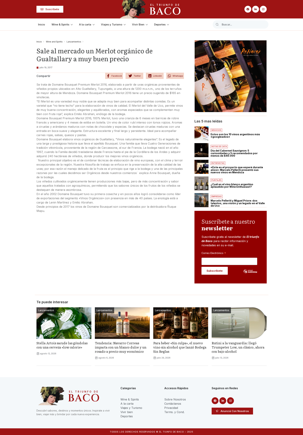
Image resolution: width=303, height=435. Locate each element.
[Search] (217, 24)
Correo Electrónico (213, 253)
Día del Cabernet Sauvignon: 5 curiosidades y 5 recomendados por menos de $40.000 (234, 153)
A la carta (85, 24)
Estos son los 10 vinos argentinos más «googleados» (235, 135)
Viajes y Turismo (111, 24)
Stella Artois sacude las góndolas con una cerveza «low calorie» (61, 345)
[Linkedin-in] (255, 9)
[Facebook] (247, 9)
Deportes (160, 24)
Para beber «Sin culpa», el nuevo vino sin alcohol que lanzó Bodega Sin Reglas (179, 347)
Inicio (41, 24)
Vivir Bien (138, 24)
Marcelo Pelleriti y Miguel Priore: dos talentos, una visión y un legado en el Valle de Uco (238, 203)
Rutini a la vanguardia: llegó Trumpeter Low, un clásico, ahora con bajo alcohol (238, 347)
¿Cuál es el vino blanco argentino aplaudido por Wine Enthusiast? (232, 185)
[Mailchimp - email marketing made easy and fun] (250, 274)
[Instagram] (263, 9)
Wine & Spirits (60, 24)
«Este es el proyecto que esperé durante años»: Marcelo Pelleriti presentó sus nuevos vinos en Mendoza (237, 170)
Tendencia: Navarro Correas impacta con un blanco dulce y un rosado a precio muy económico (120, 347)
